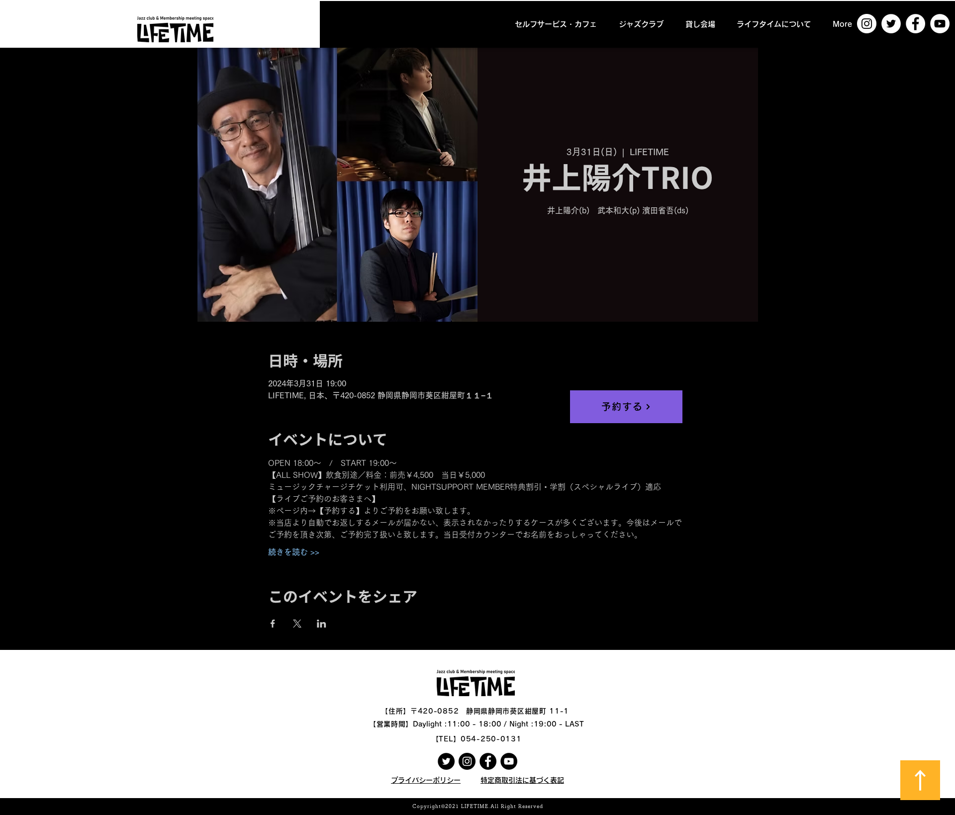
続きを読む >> (293, 552)
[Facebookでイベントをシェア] (273, 624)
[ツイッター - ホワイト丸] (891, 23)
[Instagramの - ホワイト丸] (866, 23)
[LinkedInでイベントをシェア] (321, 624)
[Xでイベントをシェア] (297, 624)
